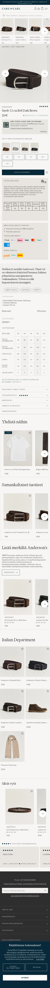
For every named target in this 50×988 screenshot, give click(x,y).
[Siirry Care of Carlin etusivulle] (11, 9)
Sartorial (26, 290)
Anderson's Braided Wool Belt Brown (10, 680)
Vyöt (12, 47)
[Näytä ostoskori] (42, 8)
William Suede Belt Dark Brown (35, 40)
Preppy (37, 290)
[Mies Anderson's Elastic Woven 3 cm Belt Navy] (37, 661)
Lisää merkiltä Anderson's (24, 547)
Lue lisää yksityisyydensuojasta (25, 896)
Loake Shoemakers (35, 38)
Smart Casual (11, 290)
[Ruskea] (6, 148)
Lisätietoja (43, 131)
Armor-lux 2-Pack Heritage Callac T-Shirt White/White (17, 469)
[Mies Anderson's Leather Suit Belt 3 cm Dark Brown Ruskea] (21, 27)
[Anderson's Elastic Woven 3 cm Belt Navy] (37, 678)
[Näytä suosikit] (38, 8)
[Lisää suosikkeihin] (29, 433)
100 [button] (42, 157)
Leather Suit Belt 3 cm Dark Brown (21, 40)
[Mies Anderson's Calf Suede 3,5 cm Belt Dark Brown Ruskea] (7, 27)
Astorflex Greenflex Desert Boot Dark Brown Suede (36, 723)
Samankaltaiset (22, 484)
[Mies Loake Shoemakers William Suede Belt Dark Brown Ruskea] (35, 27)
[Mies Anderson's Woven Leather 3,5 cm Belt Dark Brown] (12, 704)
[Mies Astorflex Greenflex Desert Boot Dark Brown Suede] (37, 704)
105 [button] (7, 164)
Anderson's (5, 37)
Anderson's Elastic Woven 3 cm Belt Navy (37, 680)
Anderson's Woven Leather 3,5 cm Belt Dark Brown (11, 723)
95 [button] (31, 157)
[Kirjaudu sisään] (35, 8)
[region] (25, 857)
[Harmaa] (25, 148)
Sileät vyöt (20, 47)
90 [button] (19, 157)
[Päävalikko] (46, 8)
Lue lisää (40, 959)
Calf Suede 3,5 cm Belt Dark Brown (6, 40)
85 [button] (7, 157)
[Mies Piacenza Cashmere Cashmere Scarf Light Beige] (12, 746)
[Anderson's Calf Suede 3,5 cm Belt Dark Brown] (18, 530)
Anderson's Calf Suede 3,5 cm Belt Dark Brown (17, 532)
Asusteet (5, 47)
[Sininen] (34, 148)
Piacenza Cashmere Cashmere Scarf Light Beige (11, 765)
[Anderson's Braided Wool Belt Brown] (12, 678)
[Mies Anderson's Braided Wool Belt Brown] (12, 661)
